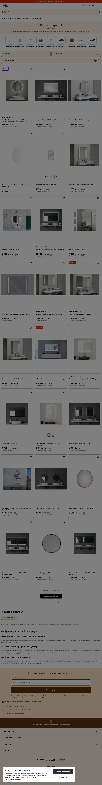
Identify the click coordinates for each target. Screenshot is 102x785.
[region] (39, 774)
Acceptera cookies (63, 772)
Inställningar (62, 777)
